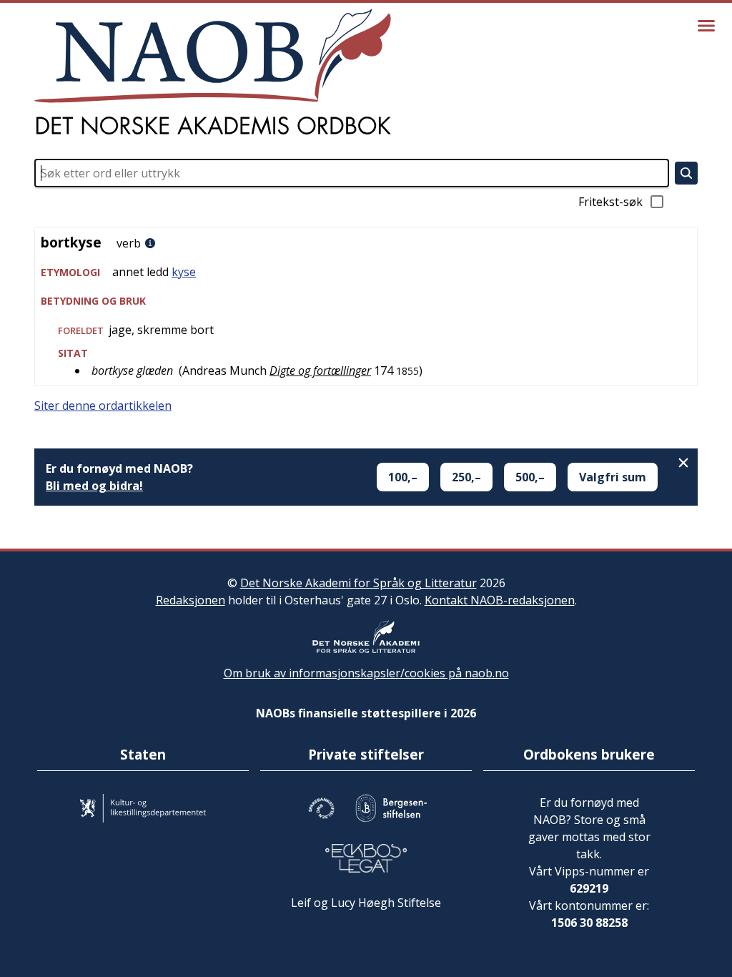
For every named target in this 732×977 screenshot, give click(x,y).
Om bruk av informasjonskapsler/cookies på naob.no (366, 673)
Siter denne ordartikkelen (103, 405)
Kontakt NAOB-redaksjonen (500, 600)
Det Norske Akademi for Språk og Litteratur (358, 583)
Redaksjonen (190, 600)
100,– (402, 477)
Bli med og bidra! (94, 486)
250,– (466, 477)
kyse (184, 272)
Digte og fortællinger (320, 370)
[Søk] (686, 173)
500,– (530, 477)
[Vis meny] (706, 26)
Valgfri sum (612, 477)
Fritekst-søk (610, 202)
